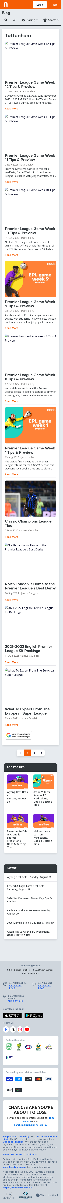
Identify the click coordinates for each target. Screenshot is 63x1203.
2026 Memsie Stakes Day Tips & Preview (30, 922)
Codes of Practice (13, 1141)
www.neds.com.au (14, 4)
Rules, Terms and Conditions (20, 1154)
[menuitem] (30, 20)
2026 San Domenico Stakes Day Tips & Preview (29, 900)
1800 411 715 (15, 1001)
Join (55, 4)
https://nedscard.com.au (17, 1187)
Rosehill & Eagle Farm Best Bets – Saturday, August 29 (26, 887)
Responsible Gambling (16, 1136)
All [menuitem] (14, 20)
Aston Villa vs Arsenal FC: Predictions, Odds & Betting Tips (28, 933)
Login (39, 4)
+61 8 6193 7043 (44, 987)
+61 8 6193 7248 (15, 987)
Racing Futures (31, 973)
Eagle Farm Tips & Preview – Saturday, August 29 (29, 912)
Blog (6, 13)
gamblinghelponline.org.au (31, 1124)
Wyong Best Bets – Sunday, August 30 (29, 877)
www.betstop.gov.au (14, 1167)
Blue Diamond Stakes (19, 970)
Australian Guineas (44, 970)
